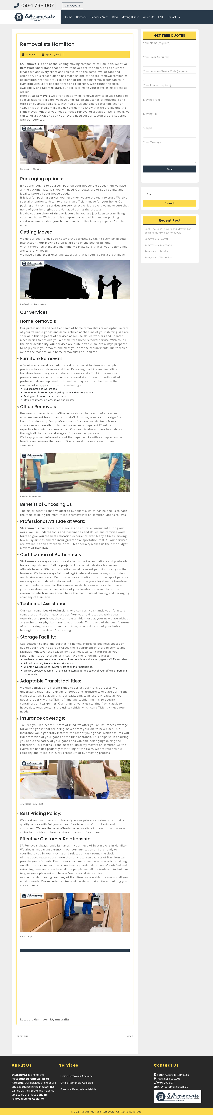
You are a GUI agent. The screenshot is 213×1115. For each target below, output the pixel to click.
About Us (148, 17)
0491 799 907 (37, 5)
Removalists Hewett (156, 238)
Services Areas (99, 17)
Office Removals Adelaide (76, 1082)
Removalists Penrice (156, 251)
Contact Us (173, 17)
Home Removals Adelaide (76, 1076)
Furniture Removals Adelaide (78, 1089)
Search (170, 203)
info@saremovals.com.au (172, 1086)
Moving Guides (130, 17)
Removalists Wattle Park (158, 257)
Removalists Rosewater (158, 245)
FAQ (160, 17)
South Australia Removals (98, 1111)
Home (68, 17)
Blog (115, 17)
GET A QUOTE (72, 5)
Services (81, 17)
